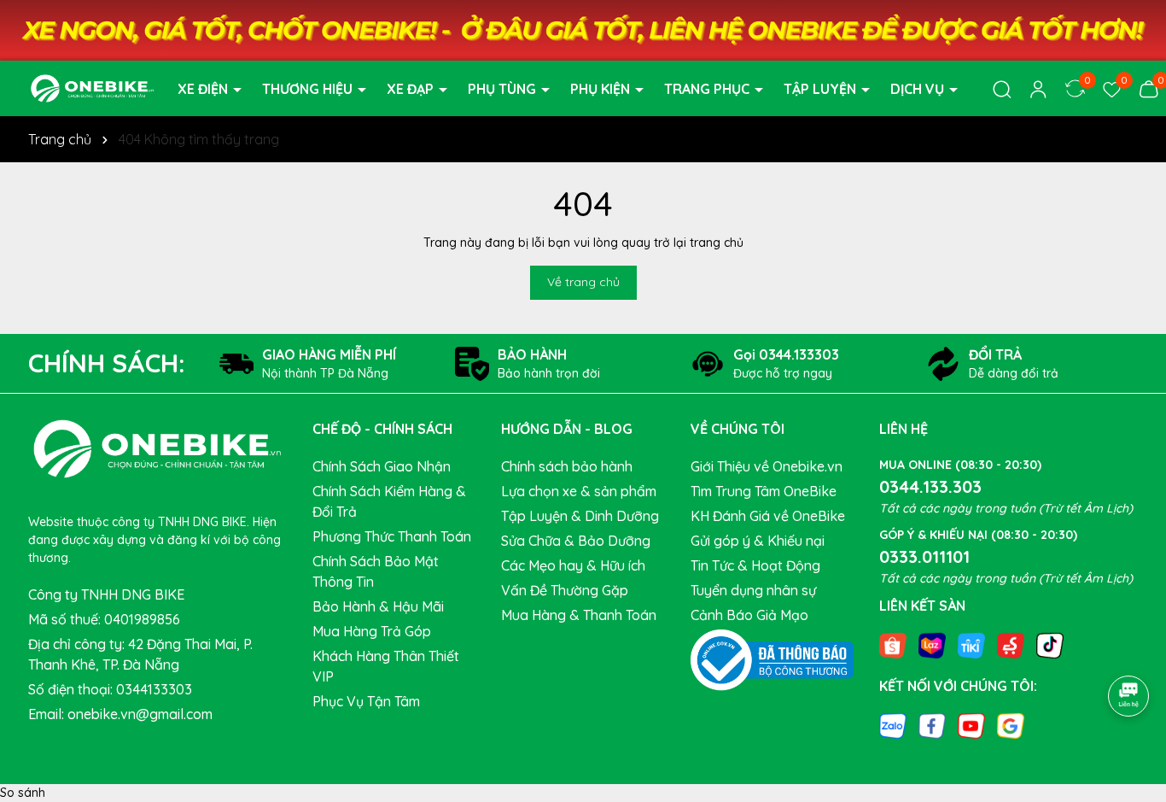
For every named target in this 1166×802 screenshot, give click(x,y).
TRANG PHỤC (708, 88)
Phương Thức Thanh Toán (391, 536)
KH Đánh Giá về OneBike (768, 515)
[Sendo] (1010, 644)
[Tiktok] (1050, 644)
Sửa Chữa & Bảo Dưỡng (575, 540)
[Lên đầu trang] (1129, 648)
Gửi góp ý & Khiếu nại (758, 540)
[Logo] (92, 87)
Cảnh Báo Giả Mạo (749, 614)
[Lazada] (932, 644)
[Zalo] (893, 725)
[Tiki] (971, 644)
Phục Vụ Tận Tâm (366, 701)
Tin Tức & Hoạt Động (755, 565)
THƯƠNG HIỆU (309, 88)
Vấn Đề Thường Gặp (564, 590)
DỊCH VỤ (918, 88)
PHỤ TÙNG (503, 88)
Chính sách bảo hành (567, 466)
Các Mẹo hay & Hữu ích (573, 565)
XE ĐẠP (412, 88)
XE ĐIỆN (204, 88)
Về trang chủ (583, 282)
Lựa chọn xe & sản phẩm (578, 491)
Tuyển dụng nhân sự (753, 590)
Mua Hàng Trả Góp (371, 631)
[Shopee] (893, 644)
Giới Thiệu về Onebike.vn (766, 466)
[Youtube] (971, 725)
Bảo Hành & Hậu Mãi (378, 606)
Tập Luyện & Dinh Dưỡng (580, 515)
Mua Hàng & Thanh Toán (578, 614)
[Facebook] (932, 725)
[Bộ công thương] (772, 658)
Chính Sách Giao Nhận (381, 466)
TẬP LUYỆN (822, 88)
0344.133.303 (930, 486)
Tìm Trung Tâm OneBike (764, 491)
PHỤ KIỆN (601, 88)
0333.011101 (924, 556)
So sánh (22, 792)
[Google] (1010, 725)
